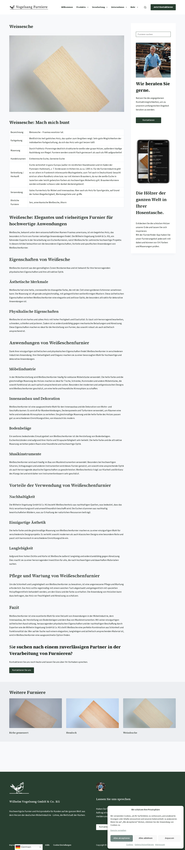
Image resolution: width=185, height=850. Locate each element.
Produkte (81, 7)
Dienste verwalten (118, 830)
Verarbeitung (98, 7)
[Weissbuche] (149, 713)
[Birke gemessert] (35, 713)
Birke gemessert (18, 732)
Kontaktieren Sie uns (21, 670)
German (25, 846)
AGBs (47, 845)
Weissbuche (130, 732)
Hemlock (71, 732)
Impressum (160, 844)
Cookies (129, 844)
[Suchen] (145, 7)
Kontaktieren (149, 120)
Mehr (133, 7)
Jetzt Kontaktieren (163, 7)
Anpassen (169, 838)
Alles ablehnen (145, 838)
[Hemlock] (92, 713)
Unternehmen (117, 7)
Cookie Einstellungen (62, 845)
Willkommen (67, 7)
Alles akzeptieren (121, 838)
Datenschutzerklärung (144, 844)
